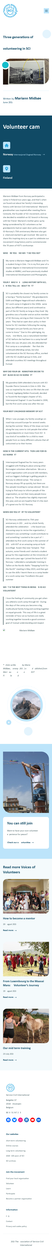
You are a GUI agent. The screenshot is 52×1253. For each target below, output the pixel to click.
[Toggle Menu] (46, 10)
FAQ (7, 1216)
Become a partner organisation (19, 1199)
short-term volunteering (16, 1141)
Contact (9, 1221)
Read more (8, 930)
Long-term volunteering (15, 1151)
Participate (10, 1194)
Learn (8, 1189)
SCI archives (11, 1161)
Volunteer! (10, 1184)
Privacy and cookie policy (16, 1226)
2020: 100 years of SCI (15, 1156)
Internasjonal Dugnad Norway (28, 155)
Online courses (12, 1146)
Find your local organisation (17, 1179)
